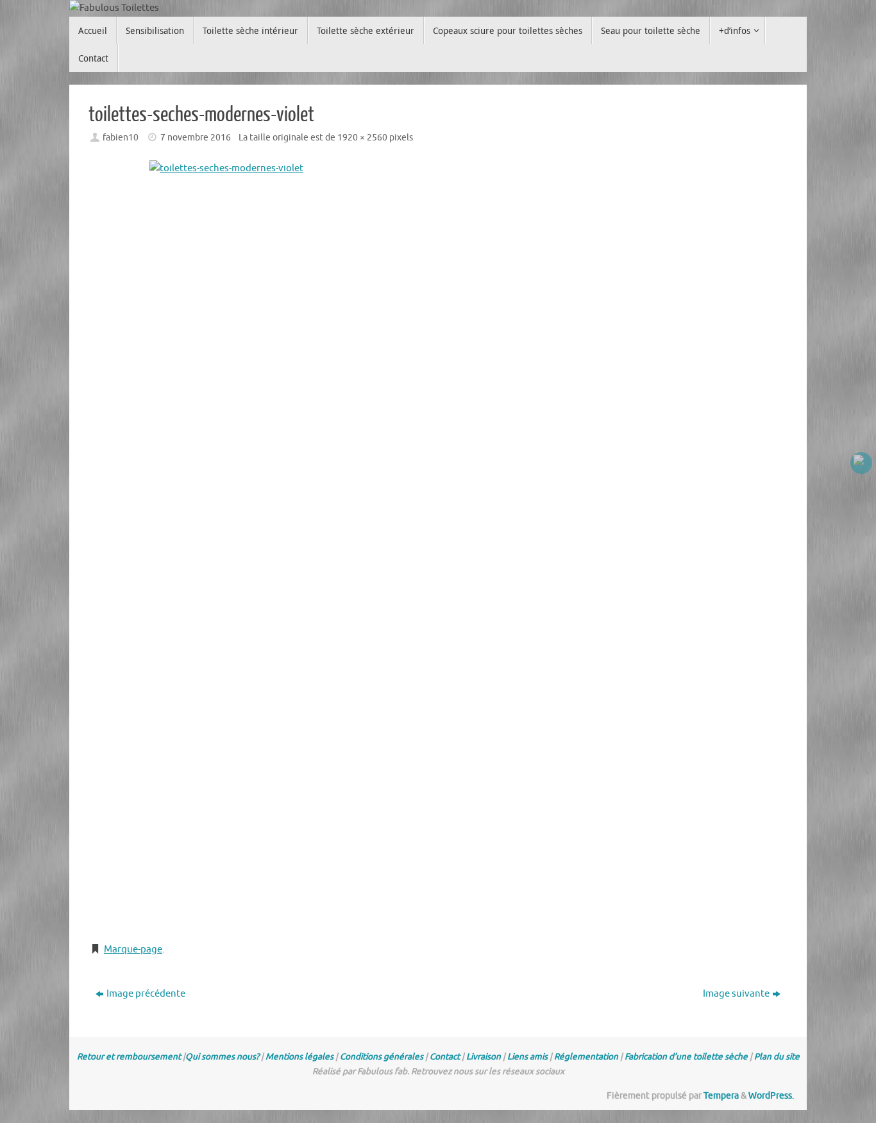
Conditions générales (381, 1056)
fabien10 (121, 137)
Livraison (483, 1056)
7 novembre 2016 (195, 137)
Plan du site (777, 1056)
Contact (445, 1056)
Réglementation (586, 1056)
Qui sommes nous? (222, 1056)
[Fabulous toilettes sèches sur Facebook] (861, 463)
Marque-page (133, 949)
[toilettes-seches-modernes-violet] (438, 545)
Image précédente (145, 994)
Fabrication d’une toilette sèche (686, 1056)
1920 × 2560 (362, 137)
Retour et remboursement (129, 1056)
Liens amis (527, 1056)
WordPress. (771, 1095)
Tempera (721, 1095)
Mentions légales (299, 1056)
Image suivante (736, 994)
